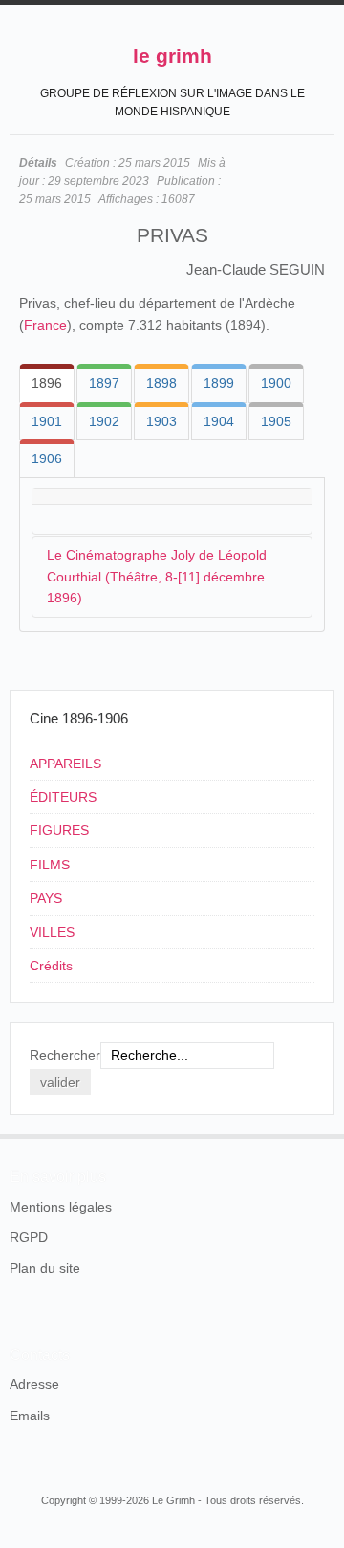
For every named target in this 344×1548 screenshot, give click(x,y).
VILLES (52, 932)
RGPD (29, 1237)
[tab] (47, 383)
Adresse (34, 1384)
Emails (30, 1415)
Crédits (51, 965)
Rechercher (65, 1055)
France (45, 325)
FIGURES (59, 830)
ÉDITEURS (63, 797)
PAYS (46, 898)
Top (323, 1134)
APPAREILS (65, 763)
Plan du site (45, 1267)
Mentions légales (61, 1206)
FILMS (50, 864)
